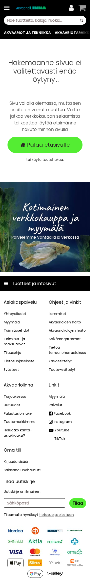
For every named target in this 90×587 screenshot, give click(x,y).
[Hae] (81, 20)
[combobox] (45, 20)
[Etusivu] (31, 8)
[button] (56, 514)
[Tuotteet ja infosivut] (8, 8)
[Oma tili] (71, 7)
